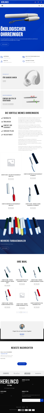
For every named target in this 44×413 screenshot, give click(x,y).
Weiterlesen (11, 178)
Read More (3, 358)
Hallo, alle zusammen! (6, 352)
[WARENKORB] (41, 6)
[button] (2, 5)
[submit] (42, 400)
